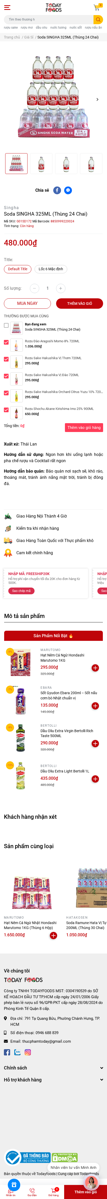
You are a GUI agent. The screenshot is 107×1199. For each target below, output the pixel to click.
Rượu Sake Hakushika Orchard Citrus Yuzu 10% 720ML (65, 392)
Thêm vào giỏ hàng (84, 427)
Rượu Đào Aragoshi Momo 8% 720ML (52, 341)
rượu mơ (27, 27)
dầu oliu (41, 27)
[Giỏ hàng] (96, 7)
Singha (11, 207)
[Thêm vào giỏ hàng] (95, 668)
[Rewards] (14, 1185)
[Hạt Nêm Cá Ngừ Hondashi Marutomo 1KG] (20, 662)
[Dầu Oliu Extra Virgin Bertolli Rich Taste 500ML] (20, 738)
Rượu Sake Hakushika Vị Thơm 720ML (53, 358)
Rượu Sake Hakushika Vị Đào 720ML (52, 375)
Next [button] (97, 99)
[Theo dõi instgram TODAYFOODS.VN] (28, 1051)
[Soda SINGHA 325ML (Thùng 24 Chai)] (53, 99)
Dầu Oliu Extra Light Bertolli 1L (65, 771)
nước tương (58, 27)
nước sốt (76, 27)
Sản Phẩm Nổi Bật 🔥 (53, 635)
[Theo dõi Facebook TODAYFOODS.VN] (7, 1051)
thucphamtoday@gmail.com (46, 1041)
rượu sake (11, 27)
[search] (98, 19)
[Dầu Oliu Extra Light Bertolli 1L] (20, 775)
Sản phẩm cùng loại (29, 846)
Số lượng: (13, 288)
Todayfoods (89, 1174)
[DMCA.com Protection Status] (65, 1157)
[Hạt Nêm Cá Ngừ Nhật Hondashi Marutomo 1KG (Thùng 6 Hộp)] (31, 886)
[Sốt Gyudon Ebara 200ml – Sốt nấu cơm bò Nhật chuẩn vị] (20, 700)
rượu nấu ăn (93, 27)
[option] (53, 99)
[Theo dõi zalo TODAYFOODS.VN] (17, 1051)
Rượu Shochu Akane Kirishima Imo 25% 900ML (59, 409)
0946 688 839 (47, 1032)
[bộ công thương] (28, 1157)
